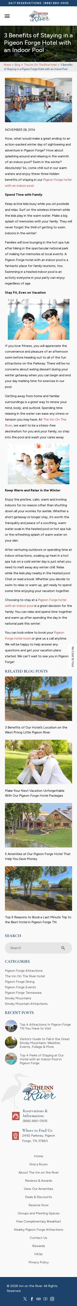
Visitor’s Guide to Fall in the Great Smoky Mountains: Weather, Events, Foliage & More (45, 1043)
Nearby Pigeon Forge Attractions (38, 1230)
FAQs (38, 1254)
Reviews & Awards (38, 1181)
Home (38, 1156)
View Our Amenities (38, 1189)
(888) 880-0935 (56, 3)
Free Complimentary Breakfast (38, 1221)
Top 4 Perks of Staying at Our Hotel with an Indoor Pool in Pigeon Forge (42, 1059)
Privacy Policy (39, 1262)
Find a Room (38, 1164)
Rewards (38, 1246)
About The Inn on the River (38, 1172)
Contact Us (38, 1238)
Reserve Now (39, 1205)
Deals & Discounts (38, 1197)
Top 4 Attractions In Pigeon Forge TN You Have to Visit (45, 1026)
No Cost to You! (73, 656)
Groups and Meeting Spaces (39, 1213)
